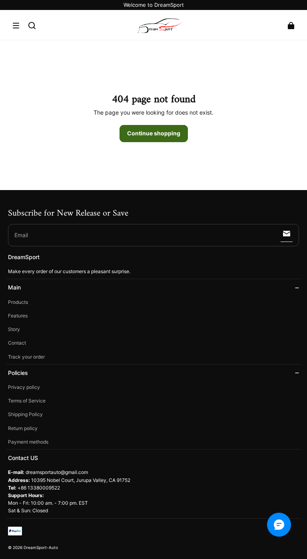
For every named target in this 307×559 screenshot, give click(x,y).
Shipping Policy (25, 414)
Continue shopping (153, 133)
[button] (16, 26)
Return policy (23, 428)
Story (14, 329)
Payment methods (28, 442)
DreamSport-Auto (41, 547)
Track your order (26, 357)
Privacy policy (24, 387)
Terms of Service (27, 401)
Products (18, 302)
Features (18, 316)
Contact (17, 343)
